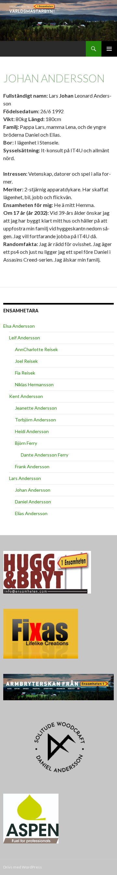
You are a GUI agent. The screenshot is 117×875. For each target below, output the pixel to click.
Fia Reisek (25, 373)
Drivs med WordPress (22, 867)
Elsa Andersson (19, 326)
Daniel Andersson (33, 501)
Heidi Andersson (32, 431)
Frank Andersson (32, 466)
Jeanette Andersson (36, 408)
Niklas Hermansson (34, 384)
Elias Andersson (31, 513)
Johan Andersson (32, 490)
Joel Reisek (26, 361)
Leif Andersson (24, 337)
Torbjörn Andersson (35, 419)
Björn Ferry (26, 443)
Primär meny (109, 49)
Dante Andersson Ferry (44, 455)
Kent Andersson (26, 396)
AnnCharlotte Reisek (36, 349)
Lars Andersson (25, 478)
